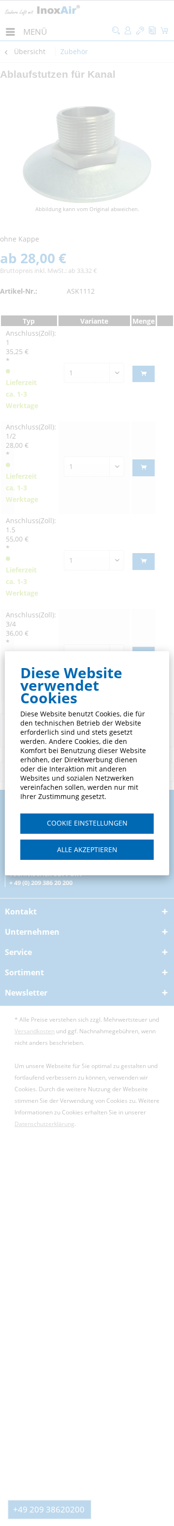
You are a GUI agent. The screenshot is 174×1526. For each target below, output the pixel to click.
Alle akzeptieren (87, 849)
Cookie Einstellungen (87, 822)
